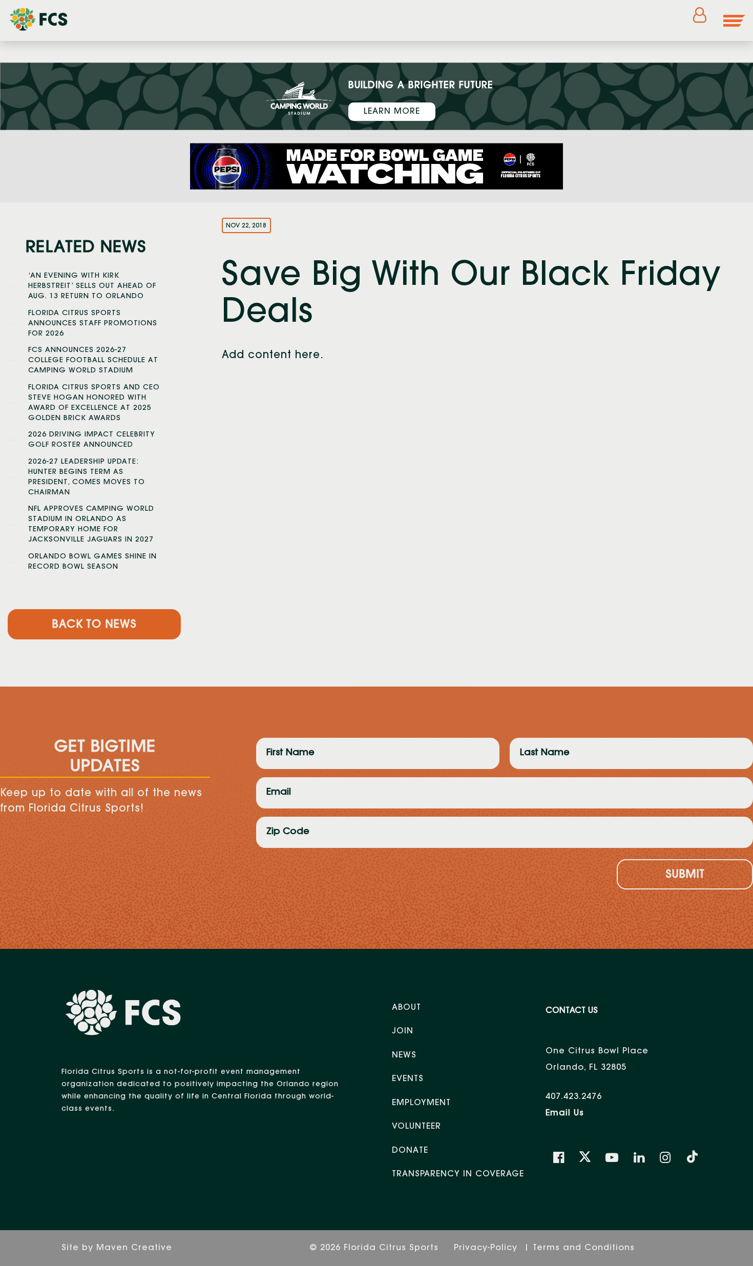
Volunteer (416, 1127)
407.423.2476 (574, 1097)
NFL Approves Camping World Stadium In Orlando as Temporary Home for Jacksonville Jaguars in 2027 (91, 525)
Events (408, 1079)
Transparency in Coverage (458, 1174)
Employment (421, 1103)
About (406, 1008)
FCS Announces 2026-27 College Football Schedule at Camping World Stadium (93, 361)
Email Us (565, 1113)
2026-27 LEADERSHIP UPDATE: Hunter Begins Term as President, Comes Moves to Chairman (86, 477)
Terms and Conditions (584, 1248)
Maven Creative (134, 1248)
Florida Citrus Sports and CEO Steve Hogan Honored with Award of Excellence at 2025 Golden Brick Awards (94, 403)
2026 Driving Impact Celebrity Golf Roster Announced (91, 440)
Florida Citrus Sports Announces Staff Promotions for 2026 (92, 324)
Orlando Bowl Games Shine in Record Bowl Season (92, 562)
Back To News (94, 625)
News (404, 1055)
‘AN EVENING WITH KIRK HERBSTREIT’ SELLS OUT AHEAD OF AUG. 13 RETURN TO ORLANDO (92, 286)
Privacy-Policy (487, 1248)
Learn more (392, 112)
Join (402, 1031)
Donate (410, 1151)
